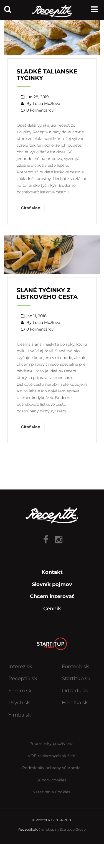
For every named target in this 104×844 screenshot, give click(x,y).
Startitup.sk (76, 678)
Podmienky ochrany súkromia (51, 767)
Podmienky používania (51, 743)
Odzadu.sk (75, 691)
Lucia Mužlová (46, 103)
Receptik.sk (22, 678)
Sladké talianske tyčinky (47, 74)
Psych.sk (19, 703)
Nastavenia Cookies (51, 791)
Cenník (52, 609)
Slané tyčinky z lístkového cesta (47, 293)
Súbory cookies (51, 780)
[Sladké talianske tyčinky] (52, 35)
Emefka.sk (75, 703)
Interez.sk (20, 666)
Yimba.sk (19, 715)
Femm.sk (20, 691)
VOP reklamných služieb (51, 755)
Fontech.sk (75, 666)
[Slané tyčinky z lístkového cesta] (52, 254)
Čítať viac (30, 207)
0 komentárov (40, 110)
